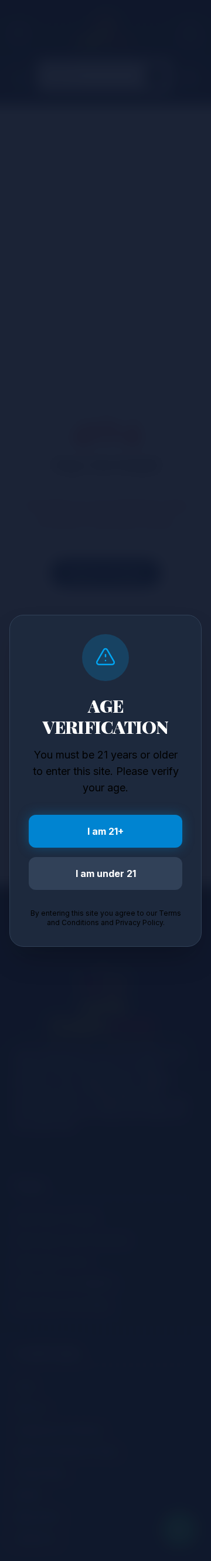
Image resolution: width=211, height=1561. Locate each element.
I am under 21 (106, 873)
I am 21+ (105, 831)
